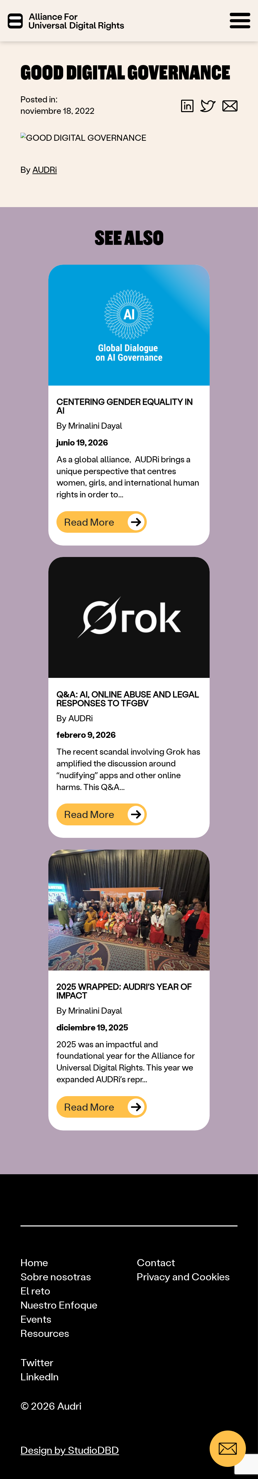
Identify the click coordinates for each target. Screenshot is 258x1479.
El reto (35, 1291)
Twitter (36, 1363)
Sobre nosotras (55, 1277)
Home (34, 1263)
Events (35, 1320)
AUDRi (44, 170)
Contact (156, 1263)
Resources (44, 1334)
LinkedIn (39, 1377)
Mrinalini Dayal (95, 426)
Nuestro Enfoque (58, 1306)
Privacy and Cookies (183, 1277)
